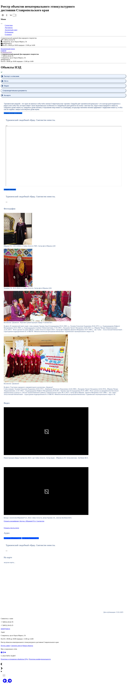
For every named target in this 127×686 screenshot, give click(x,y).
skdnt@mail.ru (5, 629)
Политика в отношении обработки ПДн (14, 659)
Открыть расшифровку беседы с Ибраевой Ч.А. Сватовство (24, 521)
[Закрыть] (1, 23)
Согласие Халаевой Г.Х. (30, 538)
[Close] (6, 125)
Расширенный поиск (8, 49)
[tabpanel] (63, 150)
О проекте (8, 34)
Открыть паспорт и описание (13, 113)
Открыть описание (9, 189)
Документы (9, 27)
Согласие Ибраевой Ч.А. (13, 538)
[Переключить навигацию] (16, 15)
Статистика (9, 25)
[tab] (63, 76)
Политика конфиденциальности (40, 659)
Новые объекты (27, 645)
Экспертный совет (11, 30)
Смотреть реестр (16, 645)
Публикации (9, 32)
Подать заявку (5, 645)
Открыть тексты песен (11, 528)
